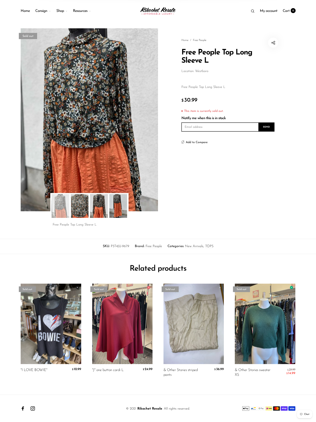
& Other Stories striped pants (180, 372)
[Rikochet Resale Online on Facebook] (23, 408)
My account (268, 11)
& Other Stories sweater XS (252, 372)
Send (266, 127)
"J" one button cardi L (108, 370)
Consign (41, 11)
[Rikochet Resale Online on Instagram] (33, 408)
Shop (60, 11)
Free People (154, 246)
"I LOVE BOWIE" (34, 370)
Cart (288, 11)
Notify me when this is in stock (203, 118)
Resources (80, 11)
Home (25, 11)
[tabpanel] (89, 119)
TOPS (209, 246)
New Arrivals (194, 246)
